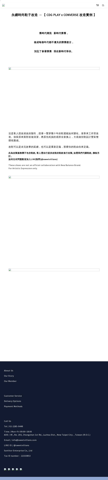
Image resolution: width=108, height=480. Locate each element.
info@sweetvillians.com (24, 440)
